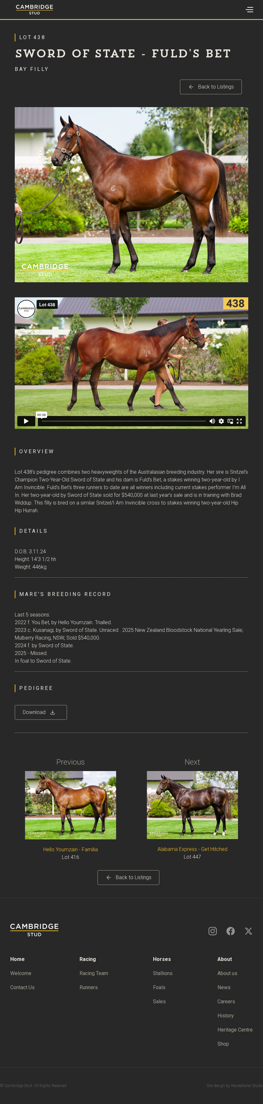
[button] (249, 9)
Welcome (20, 973)
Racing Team (94, 973)
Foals (159, 987)
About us (227, 973)
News (224, 987)
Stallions (163, 973)
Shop (223, 1044)
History (225, 1016)
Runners (89, 987)
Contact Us (22, 987)
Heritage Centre (235, 1030)
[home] (26, 9)
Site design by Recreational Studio (235, 1085)
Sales (159, 1001)
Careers (226, 1001)
